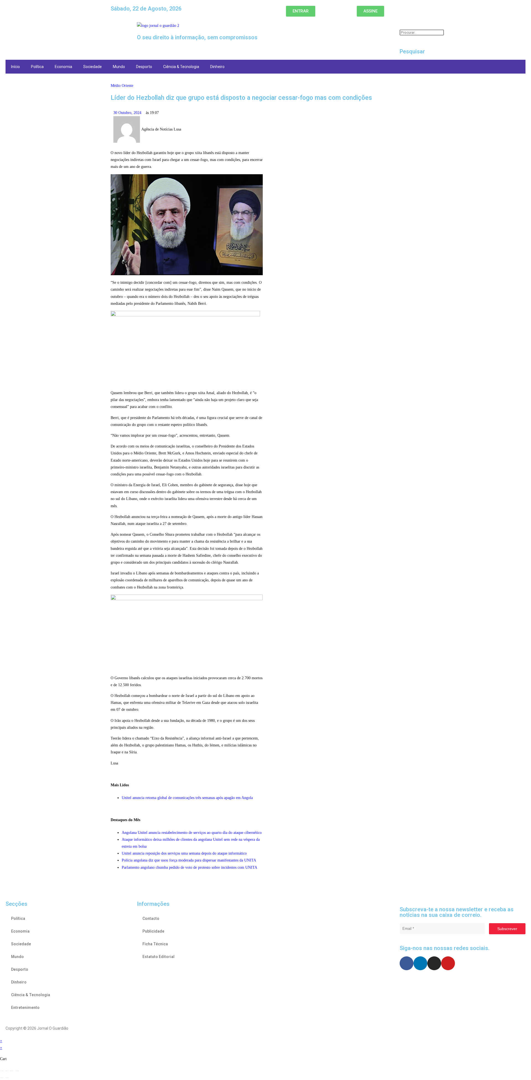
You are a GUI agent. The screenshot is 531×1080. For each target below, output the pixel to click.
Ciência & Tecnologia (181, 66)
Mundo (119, 66)
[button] (68, 27)
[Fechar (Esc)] (17, 1070)
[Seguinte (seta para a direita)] (7, 1077)
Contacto (150, 918)
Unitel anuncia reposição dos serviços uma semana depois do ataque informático (184, 853)
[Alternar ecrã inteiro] (7, 1070)
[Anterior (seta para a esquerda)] (2, 1077)
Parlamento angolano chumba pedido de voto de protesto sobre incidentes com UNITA (189, 867)
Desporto (144, 66)
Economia (63, 66)
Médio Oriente (122, 86)
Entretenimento (25, 1007)
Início (15, 66)
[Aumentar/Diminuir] (2, 1070)
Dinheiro (217, 66)
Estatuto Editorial (158, 956)
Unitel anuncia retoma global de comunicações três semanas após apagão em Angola (187, 798)
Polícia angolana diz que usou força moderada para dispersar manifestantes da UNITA (189, 860)
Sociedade (92, 66)
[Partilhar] (12, 1070)
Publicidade (153, 931)
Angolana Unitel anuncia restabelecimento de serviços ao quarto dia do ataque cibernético (192, 833)
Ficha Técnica (155, 944)
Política (37, 66)
